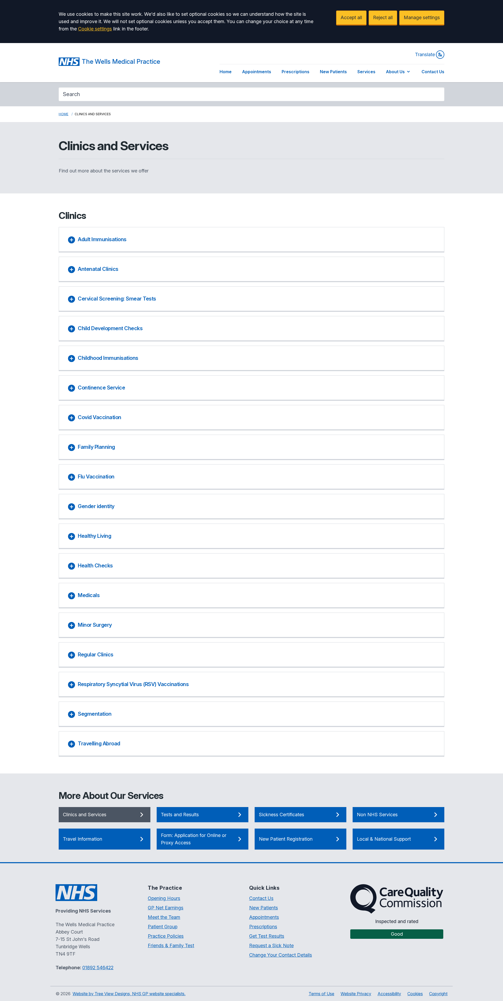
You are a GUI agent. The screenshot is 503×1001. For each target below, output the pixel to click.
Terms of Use (321, 993)
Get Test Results (266, 936)
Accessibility (389, 993)
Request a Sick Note (271, 945)
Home (226, 71)
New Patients (333, 71)
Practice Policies (166, 936)
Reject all (383, 17)
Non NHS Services (377, 814)
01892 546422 (97, 967)
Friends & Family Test (171, 945)
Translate (425, 54)
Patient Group (162, 926)
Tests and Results (180, 814)
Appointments (256, 71)
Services (366, 71)
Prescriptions (295, 71)
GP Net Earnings (165, 907)
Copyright (438, 993)
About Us (395, 71)
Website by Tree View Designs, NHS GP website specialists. (129, 993)
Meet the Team (164, 917)
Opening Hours (164, 898)
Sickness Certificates (281, 814)
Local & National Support (384, 839)
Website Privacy (356, 993)
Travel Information (82, 839)
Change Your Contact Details (280, 955)
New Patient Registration (286, 839)
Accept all (351, 17)
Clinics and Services (84, 814)
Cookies (415, 993)
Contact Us (433, 71)
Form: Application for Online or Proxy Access (193, 839)
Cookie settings (95, 28)
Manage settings (422, 17)
